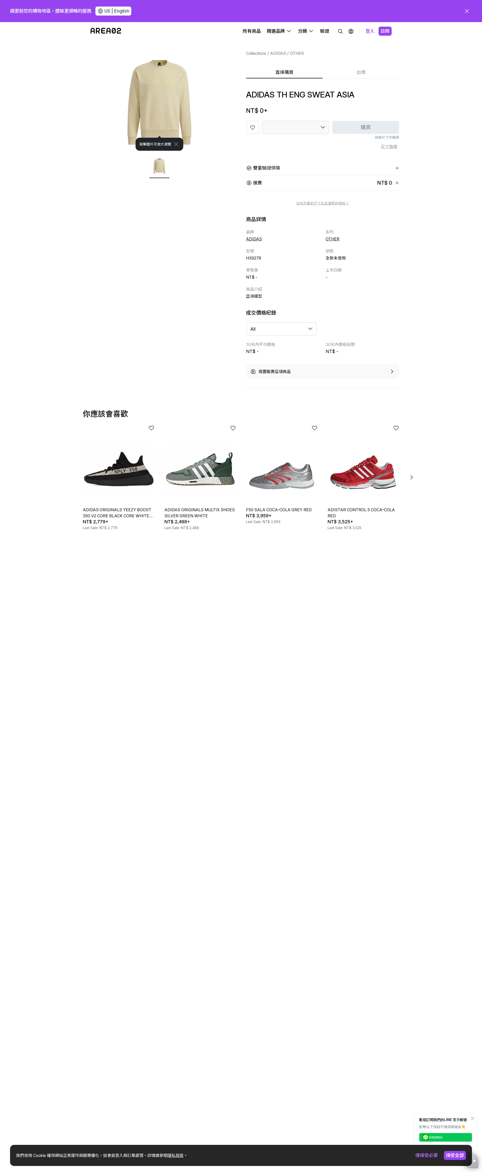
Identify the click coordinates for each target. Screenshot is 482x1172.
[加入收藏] (252, 127)
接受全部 (455, 1155)
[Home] (105, 31)
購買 (366, 127)
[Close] (176, 144)
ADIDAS (278, 53)
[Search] (340, 31)
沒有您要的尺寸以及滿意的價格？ (322, 203)
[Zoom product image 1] (159, 95)
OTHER (297, 53)
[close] (467, 11)
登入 (370, 31)
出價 (361, 72)
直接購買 (284, 72)
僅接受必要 (426, 1155)
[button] (351, 31)
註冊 (385, 31)
